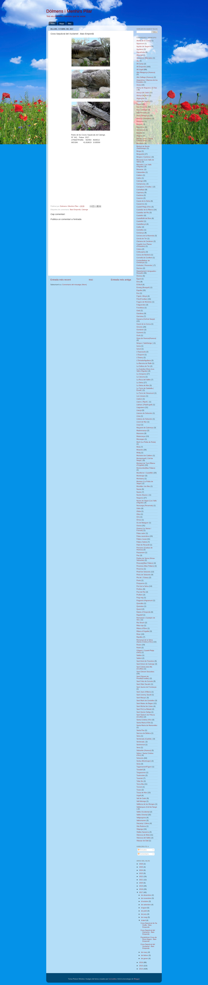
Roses (138, 645)
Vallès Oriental (141, 815)
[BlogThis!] (93, 206)
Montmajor (140, 476)
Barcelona (140, 127)
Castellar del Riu (142, 212)
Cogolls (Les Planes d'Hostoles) (144, 245)
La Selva (139, 382)
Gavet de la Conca (143, 324)
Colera (139, 249)
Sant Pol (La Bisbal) (144, 709)
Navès (138, 492)
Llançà (139, 410)
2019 (141, 886)
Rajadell (139, 615)
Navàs (138, 489)
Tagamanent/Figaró (144, 767)
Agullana (139, 49)
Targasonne (141, 772)
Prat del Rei (140, 592)
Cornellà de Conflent (144, 258)
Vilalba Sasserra (142, 832)
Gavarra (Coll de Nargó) (145, 319)
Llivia (138, 416)
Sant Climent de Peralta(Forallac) (142, 677)
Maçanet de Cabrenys (144, 428)
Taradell (139, 770)
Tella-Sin (139, 781)
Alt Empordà (141, 67)
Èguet (138, 279)
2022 (141, 876)
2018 (141, 889)
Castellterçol (141, 224)
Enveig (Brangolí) (143, 287)
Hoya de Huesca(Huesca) (146, 338)
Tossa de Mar (141, 793)
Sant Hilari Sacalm (143, 684)
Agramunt (140, 43)
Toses (138, 790)
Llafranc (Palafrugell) (144, 405)
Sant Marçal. (141, 698)
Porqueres (140, 583)
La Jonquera (141, 374)
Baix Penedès (141, 113)
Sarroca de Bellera (143, 733)
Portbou (139, 589)
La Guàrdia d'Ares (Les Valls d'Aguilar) (145, 370)
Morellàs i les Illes (143, 486)
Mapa (61, 24)
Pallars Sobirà (141, 542)
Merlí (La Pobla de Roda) (146, 442)
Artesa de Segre (142, 101)
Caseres (139, 198)
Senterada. (140, 742)
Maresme (140, 433)
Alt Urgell (139, 69)
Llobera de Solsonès (144, 419)
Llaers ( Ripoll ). (142, 402)
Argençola (140, 98)
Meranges (140, 439)
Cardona (139, 195)
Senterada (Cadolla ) (144, 739)
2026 (141, 864)
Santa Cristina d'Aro (144, 720)
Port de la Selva (142, 586)
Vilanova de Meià (143, 835)
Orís (138, 517)
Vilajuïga (139, 829)
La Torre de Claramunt (145, 393)
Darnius (139, 268)
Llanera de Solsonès (144, 413)
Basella (139, 133)
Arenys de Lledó (142, 93)
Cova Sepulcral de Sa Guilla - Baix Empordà (149, 925)
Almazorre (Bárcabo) (144, 58)
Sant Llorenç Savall (143, 695)
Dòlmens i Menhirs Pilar (69, 11)
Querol (139, 609)
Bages (138, 104)
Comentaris (144, 854)
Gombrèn (140, 330)
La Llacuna (140, 377)
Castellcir (139, 215)
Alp (137, 61)
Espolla (139, 290)
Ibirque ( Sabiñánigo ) (144, 343)
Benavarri (140, 143)
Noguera (139, 498)
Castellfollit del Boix (143, 218)
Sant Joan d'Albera (143, 692)
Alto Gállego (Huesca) (144, 77)
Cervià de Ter (141, 238)
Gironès (139, 327)
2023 (141, 873)
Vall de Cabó (141, 798)
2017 (141, 892)
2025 (141, 867)
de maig (144, 917)
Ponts (138, 580)
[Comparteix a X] (95, 206)
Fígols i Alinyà (141, 296)
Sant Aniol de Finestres (145, 661)
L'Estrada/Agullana (143, 360)
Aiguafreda (140, 52)
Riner (138, 634)
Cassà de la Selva (143, 201)
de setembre (146, 905)
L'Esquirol (140, 355)
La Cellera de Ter (143, 366)
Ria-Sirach (140, 623)
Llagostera (140, 407)
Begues (139, 136)
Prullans (139, 595)
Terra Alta (140, 784)
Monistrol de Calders (144, 455)
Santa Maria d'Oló (143, 723)
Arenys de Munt (142, 95)
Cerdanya (140, 233)
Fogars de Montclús (144, 302)
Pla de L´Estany (142, 577)
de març (144, 952)
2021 (141, 880)
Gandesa (139, 313)
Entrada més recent (60, 279)
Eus (137, 293)
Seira (138, 736)
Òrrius (138, 520)
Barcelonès (140, 130)
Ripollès (139, 637)
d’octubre (145, 901)
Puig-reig (139, 598)
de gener (144, 958)
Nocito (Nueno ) (142, 495)
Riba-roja (139, 625)
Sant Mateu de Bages (144, 703)
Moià (138, 447)
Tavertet (139, 778)
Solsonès (139, 758)
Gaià (138, 310)
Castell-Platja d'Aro (143, 207)
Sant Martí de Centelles (145, 700)
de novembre (146, 898)
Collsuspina (140, 252)
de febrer (145, 955)
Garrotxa (139, 316)
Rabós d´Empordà (143, 612)
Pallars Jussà (141, 539)
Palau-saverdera (142, 536)
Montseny (140, 479)
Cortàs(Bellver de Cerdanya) (143, 261)
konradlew (113, 979)
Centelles (140, 230)
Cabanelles (140, 172)
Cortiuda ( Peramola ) (144, 265)
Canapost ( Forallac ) (144, 187)
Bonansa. (140, 169)
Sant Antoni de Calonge (145, 664)
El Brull (139, 284)
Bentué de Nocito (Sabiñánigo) (143, 147)
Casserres (140, 204)
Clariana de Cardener (144, 241)
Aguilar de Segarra (143, 46)
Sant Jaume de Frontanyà (146, 687)
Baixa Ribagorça (142, 115)
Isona (138, 346)
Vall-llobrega (141, 801)
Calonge (85, 209)
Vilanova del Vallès (143, 838)
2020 (141, 883)
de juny (144, 914)
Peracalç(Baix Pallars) (144, 563)
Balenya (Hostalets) (143, 118)
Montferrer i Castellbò (144, 473)
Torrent (139, 787)
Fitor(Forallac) (141, 299)
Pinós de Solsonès (143, 575)
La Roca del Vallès (143, 380)
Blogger (137, 979)
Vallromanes (141, 820)
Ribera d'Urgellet (142, 631)
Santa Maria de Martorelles (146, 725)
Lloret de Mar (141, 422)
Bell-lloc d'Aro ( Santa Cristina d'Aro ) (144, 139)
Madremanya (141, 430)
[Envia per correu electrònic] (91, 206)
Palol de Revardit (143, 545)
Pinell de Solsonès (143, 572)
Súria (138, 764)
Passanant (140, 552)
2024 (141, 870)
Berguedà (140, 154)
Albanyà (139, 55)
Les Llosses (141, 396)
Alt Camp (139, 64)
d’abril (143, 920)
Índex (53, 24)
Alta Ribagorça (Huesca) (145, 72)
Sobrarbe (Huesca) (143, 750)
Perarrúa (139, 569)
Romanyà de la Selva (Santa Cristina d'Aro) (144, 641)
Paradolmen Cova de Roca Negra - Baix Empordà (149, 939)
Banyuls (139, 124)
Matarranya (140, 436)
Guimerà (139, 332)
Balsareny (140, 121)
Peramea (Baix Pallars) (145, 566)
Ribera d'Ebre (141, 628)
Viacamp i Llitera (142, 823)
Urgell (138, 795)
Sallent (139, 658)
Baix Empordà (75, 209)
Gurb (138, 335)
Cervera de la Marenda (145, 236)
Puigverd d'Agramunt (144, 600)
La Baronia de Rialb (144, 363)
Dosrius (139, 276)
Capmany (140, 192)
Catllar (138, 227)
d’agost (144, 908)
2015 (141, 966)
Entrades (143, 850)
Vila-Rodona (141, 826)
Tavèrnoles (140, 775)
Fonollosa (140, 308)
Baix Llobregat (141, 110)
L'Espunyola (141, 352)
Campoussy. (141, 184)
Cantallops (140, 190)
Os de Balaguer (142, 523)
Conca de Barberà (143, 255)
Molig (138, 453)
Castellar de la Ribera (144, 210)
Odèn (138, 508)
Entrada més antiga (121, 279)
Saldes (139, 655)
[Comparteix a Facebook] (98, 206)
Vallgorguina (141, 818)
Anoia (138, 85)
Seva (138, 747)
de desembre (146, 895)
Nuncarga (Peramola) (144, 505)
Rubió (138, 648)
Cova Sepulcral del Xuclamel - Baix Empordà (148, 946)
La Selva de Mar (142, 385)
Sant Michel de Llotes (144, 706)
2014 (141, 969)
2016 (141, 962)
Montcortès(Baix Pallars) (145, 468)
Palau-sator (140, 533)
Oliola (138, 511)
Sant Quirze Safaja (143, 712)
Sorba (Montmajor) (143, 761)
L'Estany (139, 357)
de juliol (144, 911)
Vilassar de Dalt (142, 841)
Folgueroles (141, 305)
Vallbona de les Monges (145, 804)
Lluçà (138, 425)
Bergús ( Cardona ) (143, 157)
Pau (138, 555)
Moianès (139, 450)
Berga (138, 151)
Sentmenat (140, 745)
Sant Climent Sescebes (145, 672)
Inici (91, 279)
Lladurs (139, 399)
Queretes (140, 606)
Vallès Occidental (143, 812)
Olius (138, 514)
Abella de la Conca (143, 41)
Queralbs (139, 603)
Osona (139, 526)
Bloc (70, 24)
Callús (138, 178)
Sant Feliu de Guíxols (144, 681)
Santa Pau (140, 730)
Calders (139, 175)
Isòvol (138, 349)
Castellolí (139, 221)
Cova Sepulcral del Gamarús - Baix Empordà (148, 932)
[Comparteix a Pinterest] (100, 206)
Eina (138, 282)
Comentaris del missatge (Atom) (74, 284)
